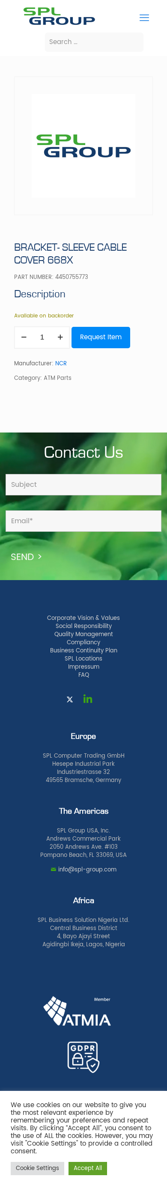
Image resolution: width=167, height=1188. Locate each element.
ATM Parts (58, 378)
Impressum (83, 667)
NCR (61, 363)
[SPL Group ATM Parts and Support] (59, 24)
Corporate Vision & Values (83, 618)
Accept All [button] (88, 1168)
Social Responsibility (84, 626)
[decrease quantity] (23, 338)
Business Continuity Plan (83, 650)
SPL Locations (83, 659)
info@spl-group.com (87, 869)
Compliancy (83, 642)
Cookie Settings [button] (37, 1168)
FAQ (83, 675)
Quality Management (83, 634)
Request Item (101, 337)
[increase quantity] (60, 338)
